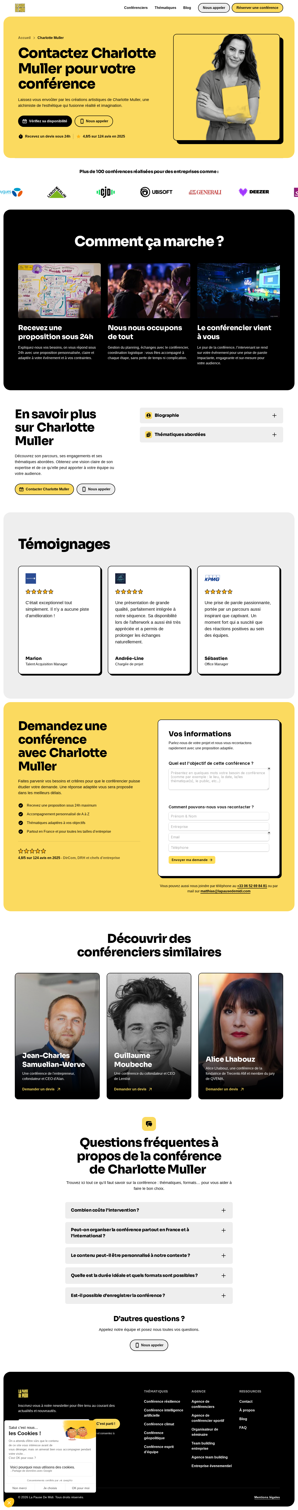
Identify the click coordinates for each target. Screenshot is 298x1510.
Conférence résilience (162, 1401)
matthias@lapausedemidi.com (225, 891)
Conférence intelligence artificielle (163, 1412)
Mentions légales (267, 1497)
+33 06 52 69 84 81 (252, 886)
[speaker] (57, 1036)
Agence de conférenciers (203, 1404)
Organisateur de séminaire (205, 1432)
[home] (20, 7)
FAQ (243, 1427)
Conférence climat (159, 1424)
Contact (245, 1401)
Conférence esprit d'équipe (159, 1449)
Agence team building (210, 1457)
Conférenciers (136, 8)
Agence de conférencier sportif (208, 1418)
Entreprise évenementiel (212, 1466)
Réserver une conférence (257, 8)
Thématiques (165, 8)
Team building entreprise (203, 1445)
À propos (247, 1410)
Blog (187, 8)
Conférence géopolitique (154, 1435)
